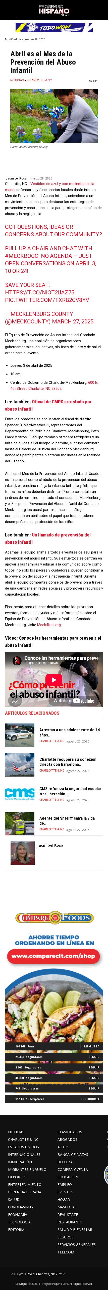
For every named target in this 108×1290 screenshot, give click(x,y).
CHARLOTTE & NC (39, 80)
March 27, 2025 (72, 321)
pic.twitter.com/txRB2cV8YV (47, 300)
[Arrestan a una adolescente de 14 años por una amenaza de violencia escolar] (19, 735)
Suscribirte (90, 1099)
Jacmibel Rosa (16, 178)
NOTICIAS (17, 80)
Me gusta (91, 1046)
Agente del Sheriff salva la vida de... (67, 821)
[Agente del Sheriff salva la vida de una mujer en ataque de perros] (19, 823)
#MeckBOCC (21, 256)
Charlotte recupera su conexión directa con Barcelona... (67, 762)
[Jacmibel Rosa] (23, 853)
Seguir (94, 1057)
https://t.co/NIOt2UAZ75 (39, 292)
